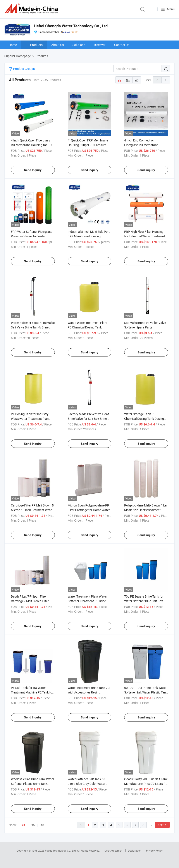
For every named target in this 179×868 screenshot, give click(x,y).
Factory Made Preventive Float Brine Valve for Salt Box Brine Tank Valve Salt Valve (88, 418)
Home (13, 45)
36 (33, 825)
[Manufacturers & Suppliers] (31, 9)
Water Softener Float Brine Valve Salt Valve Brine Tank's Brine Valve (33, 327)
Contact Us (121, 45)
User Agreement (114, 850)
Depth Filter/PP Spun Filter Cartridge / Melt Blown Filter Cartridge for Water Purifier (30, 601)
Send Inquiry (32, 170)
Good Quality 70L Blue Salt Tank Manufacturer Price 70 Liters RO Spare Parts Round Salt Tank (146, 783)
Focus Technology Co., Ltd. (61, 850)
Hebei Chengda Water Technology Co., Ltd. (71, 26)
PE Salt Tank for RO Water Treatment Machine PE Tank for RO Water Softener (32, 692)
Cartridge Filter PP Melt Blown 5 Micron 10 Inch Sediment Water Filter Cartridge (32, 510)
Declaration (134, 850)
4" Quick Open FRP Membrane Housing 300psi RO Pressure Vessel (88, 145)
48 (42, 825)
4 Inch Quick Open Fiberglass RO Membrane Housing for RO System (31, 145)
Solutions (78, 45)
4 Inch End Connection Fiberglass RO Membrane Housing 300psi (141, 145)
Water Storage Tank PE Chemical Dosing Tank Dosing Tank (144, 418)
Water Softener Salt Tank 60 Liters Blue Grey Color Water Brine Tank (86, 783)
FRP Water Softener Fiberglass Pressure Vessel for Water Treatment (31, 236)
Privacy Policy (154, 850)
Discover (99, 45)
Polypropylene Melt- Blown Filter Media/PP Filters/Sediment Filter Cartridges (145, 510)
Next (160, 825)
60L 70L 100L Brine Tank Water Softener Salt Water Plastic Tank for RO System (145, 692)
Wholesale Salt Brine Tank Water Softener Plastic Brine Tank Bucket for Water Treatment (32, 783)
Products (36, 45)
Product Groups (23, 69)
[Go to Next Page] (166, 80)
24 (23, 825)
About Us (57, 45)
